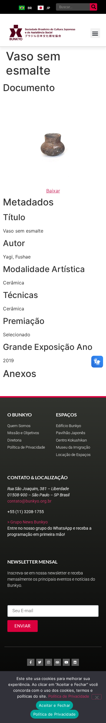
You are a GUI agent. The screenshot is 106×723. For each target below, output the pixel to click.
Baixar (53, 191)
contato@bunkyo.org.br (29, 501)
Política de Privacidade (68, 696)
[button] (95, 33)
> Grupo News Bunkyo (27, 522)
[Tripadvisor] (57, 662)
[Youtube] (66, 662)
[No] (97, 696)
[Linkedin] (75, 662)
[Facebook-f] (30, 662)
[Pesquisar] (93, 7)
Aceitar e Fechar (54, 705)
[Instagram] (48, 662)
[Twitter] (39, 662)
